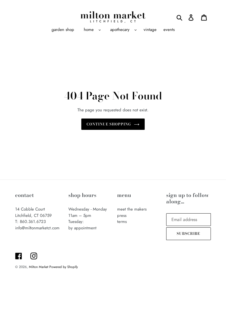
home (89, 30)
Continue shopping (109, 124)
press (122, 215)
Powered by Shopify (63, 266)
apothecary (120, 30)
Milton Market (39, 266)
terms (122, 222)
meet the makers (132, 209)
